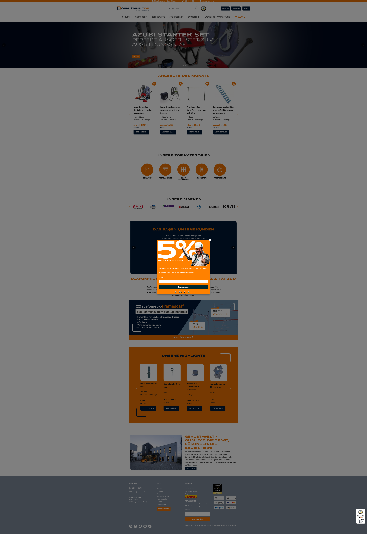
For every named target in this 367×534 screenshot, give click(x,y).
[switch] (361, 521)
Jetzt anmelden (183, 287)
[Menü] (364, 510)
